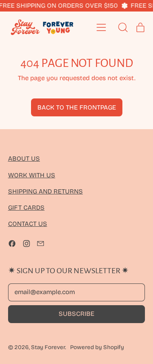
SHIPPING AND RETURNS (45, 191)
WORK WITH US (31, 175)
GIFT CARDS (26, 207)
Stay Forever (48, 347)
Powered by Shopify (97, 347)
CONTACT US (27, 224)
